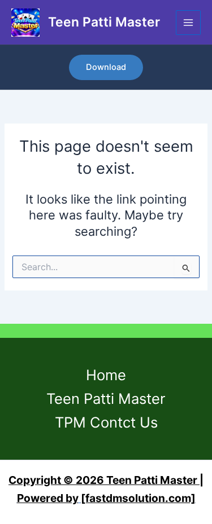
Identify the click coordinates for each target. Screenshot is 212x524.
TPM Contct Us (106, 422)
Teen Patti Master (104, 22)
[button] (106, 67)
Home (106, 375)
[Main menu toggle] (188, 22)
